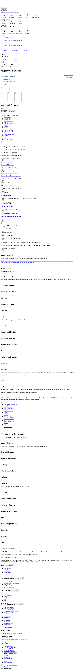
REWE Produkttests (8, 575)
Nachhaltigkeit (7, 593)
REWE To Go (7, 621)
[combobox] (7, 60)
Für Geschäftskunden (9, 587)
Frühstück (6, 127)
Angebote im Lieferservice (10, 569)
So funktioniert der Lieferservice (11, 583)
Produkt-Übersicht (8, 585)
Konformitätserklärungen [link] (9, 651)
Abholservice (7, 584)
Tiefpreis (6, 126)
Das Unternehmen (8, 595)
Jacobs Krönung (6, 195)
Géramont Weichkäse (7, 165)
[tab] (4, 111)
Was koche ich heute (8, 612)
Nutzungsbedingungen (9, 646)
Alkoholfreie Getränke (9, 131)
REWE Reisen (7, 620)
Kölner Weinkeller (8, 627)
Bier (5, 133)
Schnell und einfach (8, 123)
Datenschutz (6, 643)
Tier (4, 138)
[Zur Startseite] (6, 2)
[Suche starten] (15, 59)
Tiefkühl (5, 125)
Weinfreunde (7, 624)
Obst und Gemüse (8, 119)
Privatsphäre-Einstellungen (10, 647)
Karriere (5, 596)
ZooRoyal (6, 625)
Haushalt (6, 135)
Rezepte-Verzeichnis (8, 609)
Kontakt (5, 600)
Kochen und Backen (8, 129)
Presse (5, 599)
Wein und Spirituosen (9, 134)
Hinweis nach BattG (8, 648)
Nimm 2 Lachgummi (7, 235)
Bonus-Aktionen (7, 117)
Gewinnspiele (7, 573)
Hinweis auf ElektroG (9, 650)
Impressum (6, 644)
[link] (39, 39)
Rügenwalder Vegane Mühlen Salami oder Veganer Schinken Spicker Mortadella (25, 245)
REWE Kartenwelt (8, 623)
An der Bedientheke (8, 121)
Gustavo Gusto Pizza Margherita (11, 176)
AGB (5, 642)
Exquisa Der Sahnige (7, 206)
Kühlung (6, 122)
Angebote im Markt (8, 568)
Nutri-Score (6, 613)
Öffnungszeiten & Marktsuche (11, 611)
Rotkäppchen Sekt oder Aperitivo (11, 155)
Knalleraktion (7, 118)
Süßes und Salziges (8, 130)
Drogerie (6, 137)
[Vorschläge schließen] (2, 62)
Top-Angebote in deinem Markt (11, 115)
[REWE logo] (3, 35)
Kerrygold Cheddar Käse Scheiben (11, 226)
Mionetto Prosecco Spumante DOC (11, 216)
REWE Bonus (7, 571)
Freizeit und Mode (8, 139)
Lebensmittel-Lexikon (9, 608)
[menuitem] (4, 16)
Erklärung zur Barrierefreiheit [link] (10, 653)
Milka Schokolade (6, 185)
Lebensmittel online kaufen (10, 581)
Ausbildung (6, 597)
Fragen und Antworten (9, 607)
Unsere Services (7, 572)
